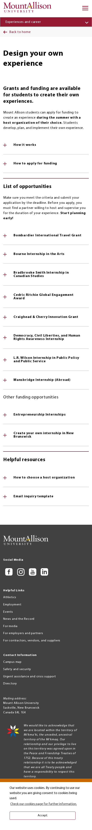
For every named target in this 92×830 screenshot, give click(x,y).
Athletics (9, 597)
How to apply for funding (35, 163)
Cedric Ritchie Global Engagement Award (43, 296)
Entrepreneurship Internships (39, 414)
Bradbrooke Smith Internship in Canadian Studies (41, 274)
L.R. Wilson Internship (46, 359)
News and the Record (18, 619)
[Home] (28, 8)
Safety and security (17, 669)
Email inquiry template (33, 496)
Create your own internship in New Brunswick (43, 435)
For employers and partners (23, 633)
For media (10, 626)
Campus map (12, 662)
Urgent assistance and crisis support (29, 676)
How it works (24, 145)
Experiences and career (23, 22)
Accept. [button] (43, 815)
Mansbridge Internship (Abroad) (42, 380)
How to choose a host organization (44, 477)
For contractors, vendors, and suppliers (31, 640)
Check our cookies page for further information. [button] (43, 804)
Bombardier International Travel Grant (47, 235)
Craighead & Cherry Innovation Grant (45, 317)
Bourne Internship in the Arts (39, 254)
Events (8, 612)
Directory (10, 683)
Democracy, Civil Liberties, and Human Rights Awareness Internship (46, 337)
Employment (12, 604)
